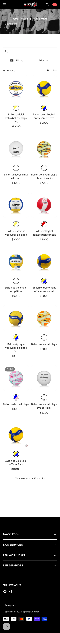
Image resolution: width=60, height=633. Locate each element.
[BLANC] (16, 168)
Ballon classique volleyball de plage (16, 232)
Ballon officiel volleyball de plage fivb (16, 118)
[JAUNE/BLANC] (16, 108)
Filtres (19, 60)
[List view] (55, 70)
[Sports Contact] (30, 4)
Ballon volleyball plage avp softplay (44, 406)
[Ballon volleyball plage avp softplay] (44, 378)
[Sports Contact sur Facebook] (5, 591)
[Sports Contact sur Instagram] (10, 591)
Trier (41, 60)
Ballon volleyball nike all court (16, 176)
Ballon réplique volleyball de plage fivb (16, 348)
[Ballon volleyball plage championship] (44, 148)
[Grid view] (47, 70)
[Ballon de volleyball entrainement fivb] (44, 88)
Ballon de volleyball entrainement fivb (44, 116)
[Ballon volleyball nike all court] (16, 148)
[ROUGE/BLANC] (44, 224)
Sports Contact (31, 611)
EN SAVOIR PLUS (14, 555)
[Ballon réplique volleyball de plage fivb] (16, 318)
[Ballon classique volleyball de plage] (16, 205)
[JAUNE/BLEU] (44, 108)
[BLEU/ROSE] (16, 397)
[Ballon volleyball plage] (44, 318)
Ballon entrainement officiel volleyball (44, 289)
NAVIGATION (11, 534)
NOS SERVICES (13, 544)
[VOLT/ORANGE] (44, 168)
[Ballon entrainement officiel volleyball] (44, 261)
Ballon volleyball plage (44, 344)
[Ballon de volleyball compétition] (16, 261)
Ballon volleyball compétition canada (44, 232)
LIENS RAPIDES (13, 565)
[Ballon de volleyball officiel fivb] (16, 434)
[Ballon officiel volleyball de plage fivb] (16, 88)
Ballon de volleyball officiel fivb (16, 462)
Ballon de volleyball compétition (16, 289)
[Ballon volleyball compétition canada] (44, 205)
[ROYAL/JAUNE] (16, 281)
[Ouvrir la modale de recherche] (47, 5)
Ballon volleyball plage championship (44, 176)
